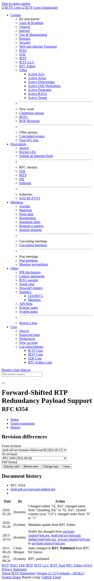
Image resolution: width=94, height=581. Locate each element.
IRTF (23, 58)
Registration (27, 218)
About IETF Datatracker (19, 573)
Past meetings (28, 260)
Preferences (27, 339)
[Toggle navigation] (3, 383)
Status (14, 419)
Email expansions (22, 423)
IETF (5, 565)
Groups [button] (15, 15)
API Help (26, 304)
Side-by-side (11, 466)
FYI (37, 198)
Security (25, 42)
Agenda (24, 206)
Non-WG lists (28, 140)
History (15, 427)
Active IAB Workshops (44, 86)
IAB (22, 54)
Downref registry (31, 288)
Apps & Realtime (31, 23)
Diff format (9, 462)
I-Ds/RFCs (35, 296)
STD (23, 198)
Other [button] (14, 268)
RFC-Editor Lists (40, 362)
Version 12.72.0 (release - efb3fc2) (60, 573)
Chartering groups (31, 113)
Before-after (31, 466)
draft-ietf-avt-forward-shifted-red (32, 489)
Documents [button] (18, 144)
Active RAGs (37, 94)
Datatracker (49, 7)
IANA (87, 565)
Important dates (29, 222)
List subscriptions (31, 346)
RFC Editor (27, 66)
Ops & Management (33, 35)
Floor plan (26, 214)
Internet (24, 31)
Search (24, 148)
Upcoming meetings (33, 245)
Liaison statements (32, 276)
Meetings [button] (16, 202)
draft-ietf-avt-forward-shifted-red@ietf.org (54, 537)
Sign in (24, 331)
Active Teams (37, 98)
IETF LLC (26, 62)
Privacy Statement (14, 569)
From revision (11, 446)
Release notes (28, 308)
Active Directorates (41, 82)
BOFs (23, 117)
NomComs (26, 284)
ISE (21, 179)
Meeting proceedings (33, 264)
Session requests (30, 230)
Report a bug (28, 323)
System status (28, 311)
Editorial (25, 183)
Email (57, 577)
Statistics (25, 292)
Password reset (29, 335)
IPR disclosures (30, 272)
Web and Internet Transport (38, 46)
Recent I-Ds (27, 152)
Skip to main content (16, 3)
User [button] (13, 327)
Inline (66, 466)
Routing (24, 38)
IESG (23, 50)
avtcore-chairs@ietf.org (74, 539)
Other (23, 70)
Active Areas (37, 78)
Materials (25, 210)
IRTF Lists (35, 354)
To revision (9, 454)
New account (28, 343)
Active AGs (36, 74)
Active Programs (39, 90)
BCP (30, 198)
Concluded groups (32, 136)
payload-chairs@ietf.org (48, 543)
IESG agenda (28, 280)
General (24, 27)
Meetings (34, 300)
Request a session (31, 226)
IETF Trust (57, 565)
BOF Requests (29, 121)
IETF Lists (35, 350)
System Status (11, 577)
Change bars (51, 466)
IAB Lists (35, 358)
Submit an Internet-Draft (36, 156)
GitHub (47, 577)
